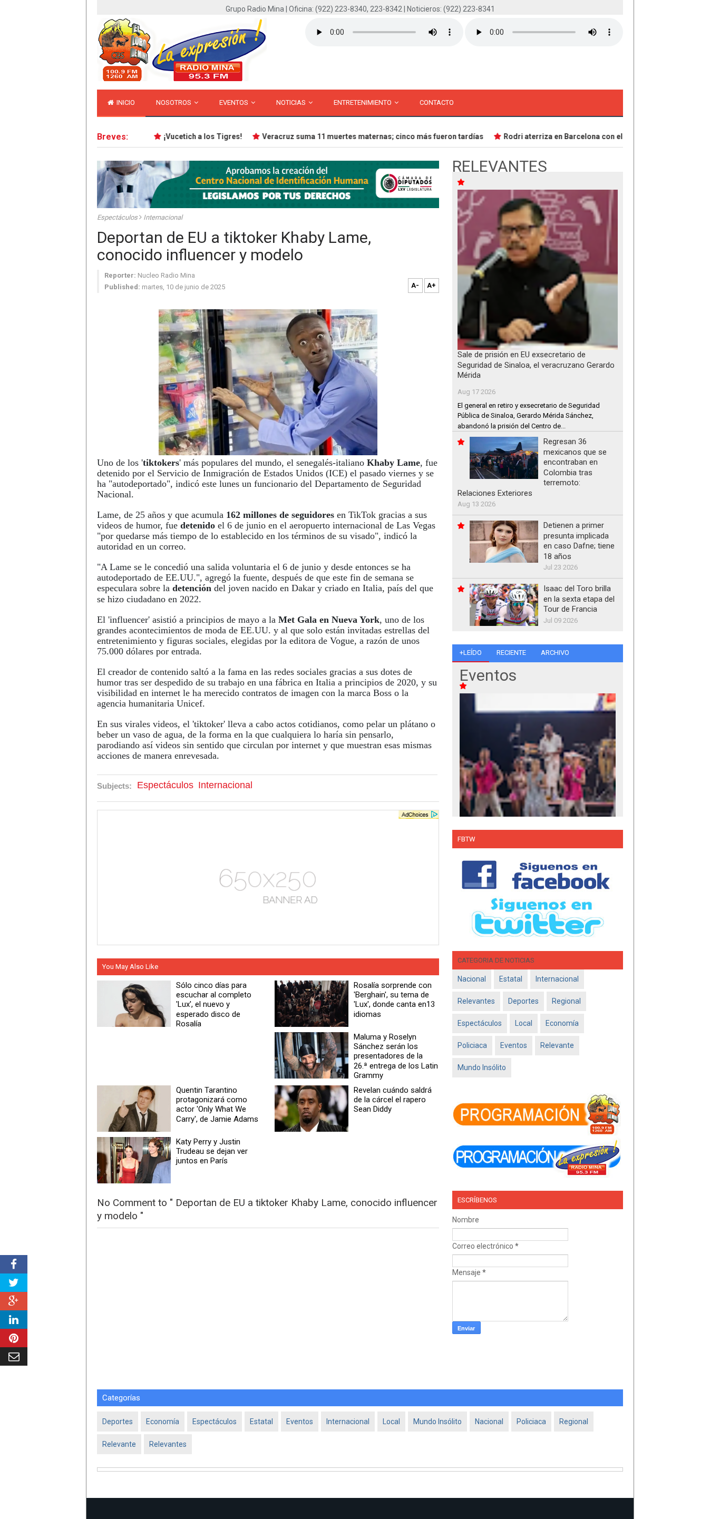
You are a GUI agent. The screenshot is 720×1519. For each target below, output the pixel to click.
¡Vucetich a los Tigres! (187, 136)
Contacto (437, 102)
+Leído (471, 652)
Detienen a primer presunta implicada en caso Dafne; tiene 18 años (579, 541)
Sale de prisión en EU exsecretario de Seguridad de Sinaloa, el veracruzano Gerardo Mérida (536, 365)
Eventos (234, 102)
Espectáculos (118, 217)
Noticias (291, 102)
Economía (562, 1023)
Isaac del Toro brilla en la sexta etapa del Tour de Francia (579, 599)
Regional (566, 1001)
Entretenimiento (363, 102)
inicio (125, 102)
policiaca (472, 1045)
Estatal (510, 979)
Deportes (523, 1001)
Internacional (162, 217)
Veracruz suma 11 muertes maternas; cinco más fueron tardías (357, 136)
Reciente (511, 652)
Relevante (557, 1045)
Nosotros (174, 102)
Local (523, 1023)
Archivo (555, 652)
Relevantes (476, 1001)
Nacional (472, 979)
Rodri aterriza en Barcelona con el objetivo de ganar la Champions (603, 136)
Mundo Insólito (482, 1067)
